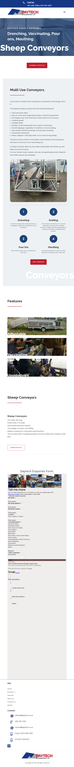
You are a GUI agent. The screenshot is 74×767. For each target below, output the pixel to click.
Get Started (38, 262)
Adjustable (16, 334)
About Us (10, 699)
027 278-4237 (46, 5)
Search (9, 705)
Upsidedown (18, 375)
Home (9, 689)
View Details (16, 447)
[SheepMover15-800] (38, 201)
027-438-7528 (33, 5)
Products (10, 692)
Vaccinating (17, 355)
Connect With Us (37, 65)
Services (10, 695)
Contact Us (11, 702)
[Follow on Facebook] (9, 745)
